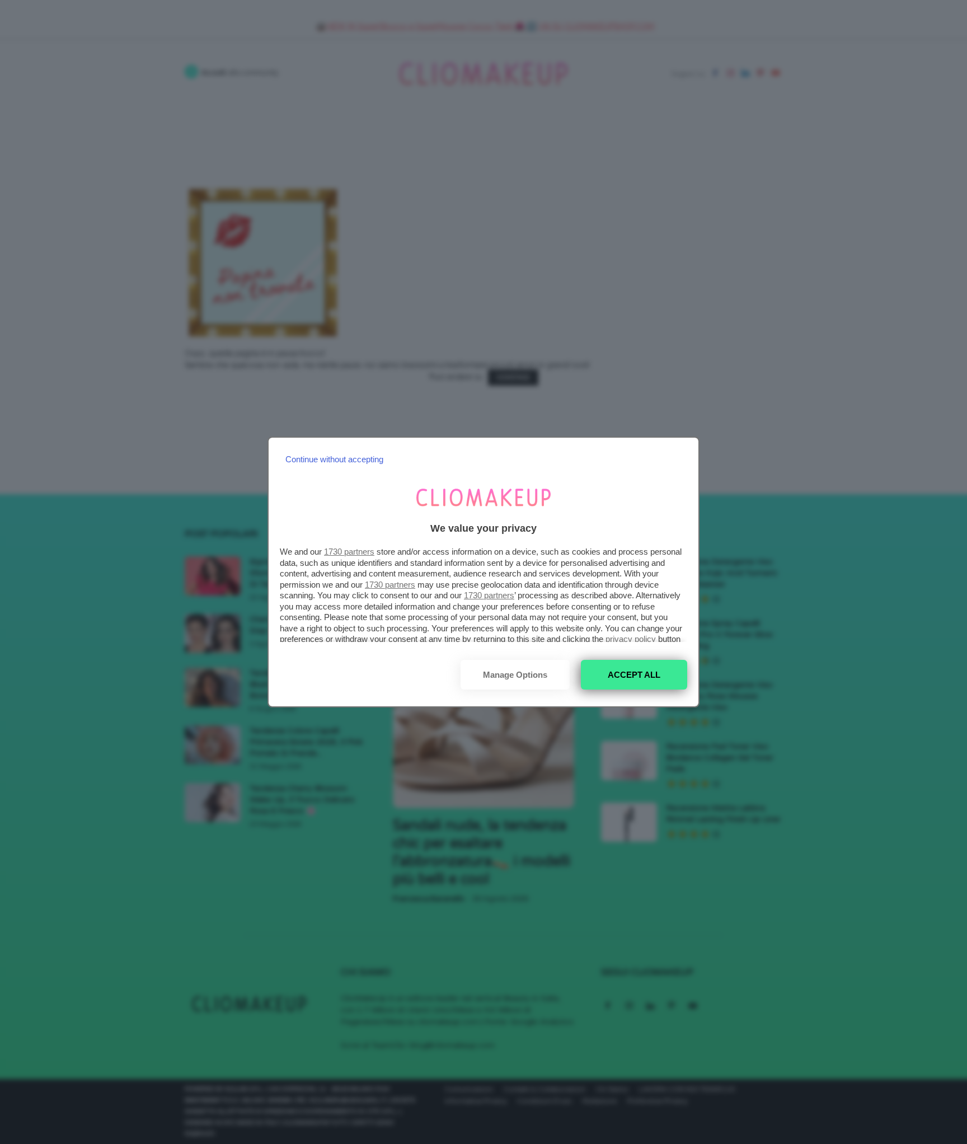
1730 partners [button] (349, 551)
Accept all (634, 674)
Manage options (515, 674)
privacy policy (630, 639)
